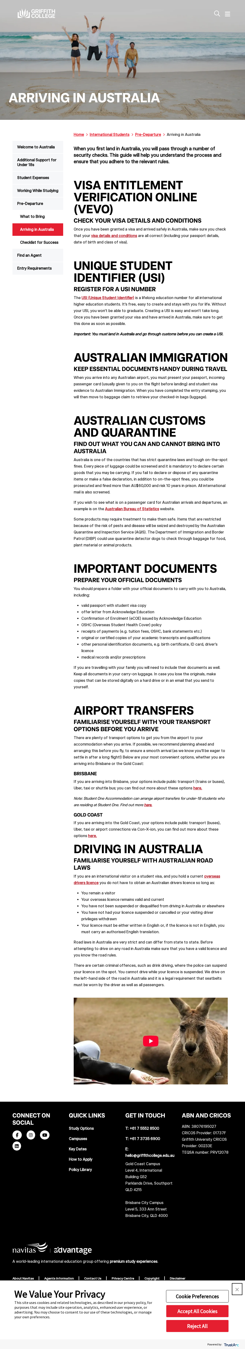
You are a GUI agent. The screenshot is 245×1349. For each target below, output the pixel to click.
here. (197, 788)
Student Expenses (33, 177)
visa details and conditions (114, 235)
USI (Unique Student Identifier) (108, 297)
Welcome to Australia (36, 147)
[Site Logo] (36, 13)
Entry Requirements (34, 268)
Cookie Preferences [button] (197, 1296)
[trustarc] (231, 1344)
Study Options (81, 1128)
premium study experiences (133, 1261)
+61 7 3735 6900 (145, 1138)
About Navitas (23, 1278)
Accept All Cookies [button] (197, 1311)
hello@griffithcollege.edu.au (149, 1155)
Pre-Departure (30, 203)
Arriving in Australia (37, 229)
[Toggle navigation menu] (228, 14)
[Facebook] (17, 1135)
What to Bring (32, 216)
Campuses (78, 1138)
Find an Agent (29, 255)
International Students (109, 134)
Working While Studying (37, 190)
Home (79, 134)
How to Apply (80, 1159)
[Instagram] (31, 1135)
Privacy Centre (123, 1278)
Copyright (152, 1278)
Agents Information (59, 1278)
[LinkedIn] (16, 1146)
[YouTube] (45, 1135)
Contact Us (93, 1278)
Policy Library (80, 1169)
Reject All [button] (197, 1326)
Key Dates (78, 1149)
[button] (237, 1289)
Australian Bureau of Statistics (132, 509)
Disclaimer (178, 1278)
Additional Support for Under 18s (36, 162)
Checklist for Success (39, 242)
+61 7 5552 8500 (144, 1128)
